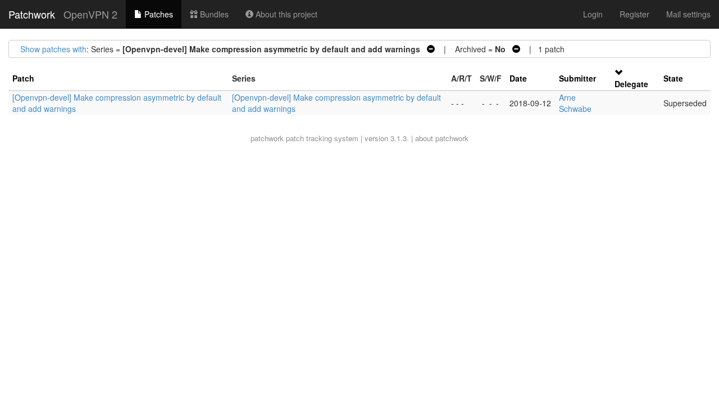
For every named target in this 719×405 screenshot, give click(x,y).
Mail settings (688, 14)
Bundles (213, 14)
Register (634, 14)
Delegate (631, 83)
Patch (23, 78)
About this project (285, 14)
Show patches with (53, 49)
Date (518, 78)
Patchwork (31, 14)
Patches (157, 14)
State (673, 78)
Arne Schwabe (575, 103)
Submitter (577, 78)
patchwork (267, 138)
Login (593, 14)
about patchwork (441, 138)
